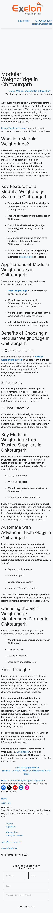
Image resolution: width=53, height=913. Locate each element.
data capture (25, 257)
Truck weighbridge (17, 290)
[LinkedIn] (21, 787)
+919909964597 (9, 848)
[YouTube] (15, 787)
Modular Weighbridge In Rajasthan (33, 91)
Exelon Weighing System (13, 128)
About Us (6, 803)
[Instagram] (27, 787)
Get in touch (23, 752)
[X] (9, 787)
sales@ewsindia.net (11, 842)
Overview (16, 771)
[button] (26, 28)
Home (11, 91)
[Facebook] (3, 787)
